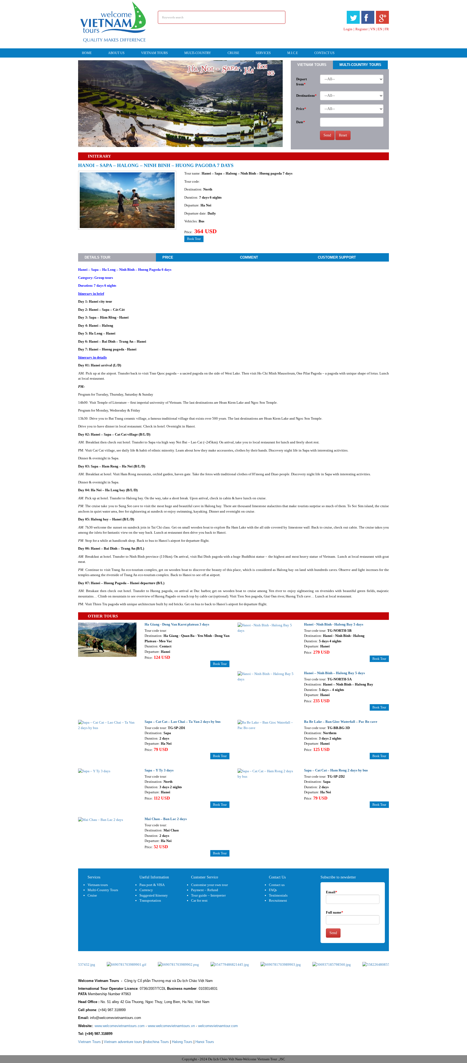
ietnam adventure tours (123, 1042)
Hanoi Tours (204, 1042)
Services (263, 53)
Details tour (97, 257)
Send (327, 135)
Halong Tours (182, 1042)
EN (380, 29)
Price (301, 109)
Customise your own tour (209, 885)
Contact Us (324, 53)
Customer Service (204, 877)
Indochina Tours (156, 1042)
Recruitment (278, 900)
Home (87, 53)
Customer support (337, 257)
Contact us (277, 885)
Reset (343, 135)
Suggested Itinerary (153, 895)
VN (372, 29)
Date (300, 122)
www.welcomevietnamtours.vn (171, 1026)
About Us (116, 53)
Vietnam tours (154, 53)
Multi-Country (197, 53)
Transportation (150, 900)
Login (347, 29)
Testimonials (278, 895)
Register (361, 29)
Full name (334, 912)
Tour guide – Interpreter (208, 895)
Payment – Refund (204, 890)
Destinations (306, 95)
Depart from (301, 81)
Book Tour (194, 239)
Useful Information (154, 877)
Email (331, 892)
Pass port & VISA (152, 885)
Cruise (233, 53)
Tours (89, 1042)
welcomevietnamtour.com (218, 1026)
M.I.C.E (292, 53)
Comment (249, 257)
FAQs (273, 890)
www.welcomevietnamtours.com (120, 1026)
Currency (146, 890)
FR (387, 29)
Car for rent (199, 900)
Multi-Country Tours (360, 65)
